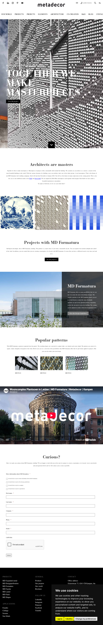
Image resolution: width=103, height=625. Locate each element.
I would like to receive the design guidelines (19, 482)
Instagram (38, 602)
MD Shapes (7, 597)
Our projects (39, 583)
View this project (13, 101)
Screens (5, 613)
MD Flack (6, 594)
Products (19, 14)
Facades (5, 608)
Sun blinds (6, 616)
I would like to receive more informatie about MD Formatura (22, 478)
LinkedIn (38, 599)
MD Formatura (8, 586)
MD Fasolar (7, 589)
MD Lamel (6, 591)
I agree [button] (59, 619)
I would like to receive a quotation (16, 489)
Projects (31, 14)
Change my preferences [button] (85, 619)
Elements (42, 14)
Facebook (38, 608)
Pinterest (38, 605)
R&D (83, 14)
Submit (9, 555)
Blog (90, 14)
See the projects (52, 259)
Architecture (57, 14)
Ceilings (5, 610)
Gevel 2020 (38, 178)
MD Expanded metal (10, 580)
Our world (6, 14)
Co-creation (73, 14)
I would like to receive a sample (15, 485)
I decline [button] (69, 619)
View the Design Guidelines (78, 313)
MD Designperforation (10, 583)
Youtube (38, 610)
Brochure (38, 589)
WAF (30, 178)
